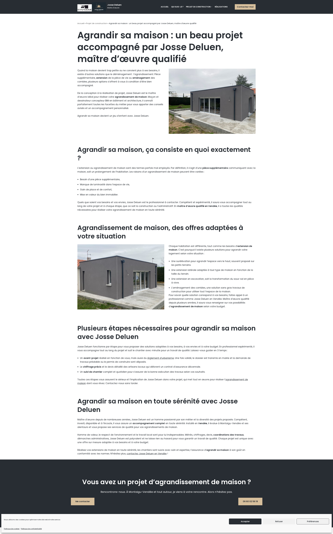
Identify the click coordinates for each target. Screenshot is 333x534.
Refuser (279, 521)
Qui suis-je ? (177, 7)
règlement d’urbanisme (160, 358)
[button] (230, 7)
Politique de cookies (12, 529)
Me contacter (82, 501)
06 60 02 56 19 (250, 501)
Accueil (165, 7)
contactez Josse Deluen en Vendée (147, 453)
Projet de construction (96, 23)
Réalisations (221, 7)
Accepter (245, 521)
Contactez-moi (245, 6)
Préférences (313, 521)
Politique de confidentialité (31, 529)
